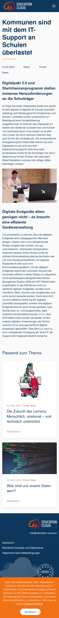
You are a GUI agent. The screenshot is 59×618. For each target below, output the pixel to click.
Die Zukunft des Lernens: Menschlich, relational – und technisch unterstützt (29, 416)
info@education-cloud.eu (43, 533)
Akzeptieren (30, 611)
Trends (42, 67)
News (5, 72)
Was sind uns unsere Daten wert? (29, 488)
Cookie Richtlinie (33, 603)
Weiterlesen (13, 431)
